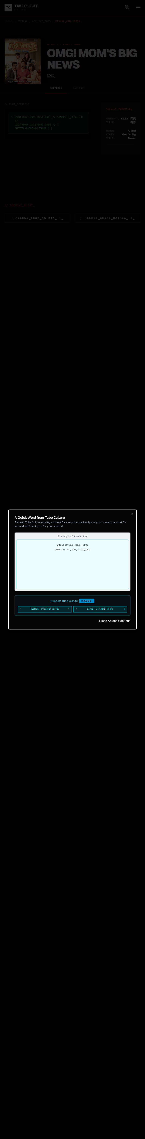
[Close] (131, 514)
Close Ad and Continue (114, 621)
